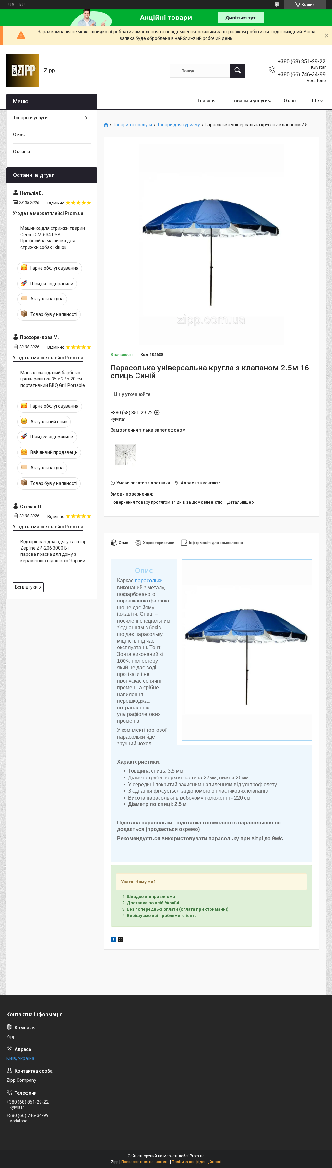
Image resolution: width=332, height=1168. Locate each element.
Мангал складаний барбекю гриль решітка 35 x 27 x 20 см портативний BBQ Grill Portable (52, 379)
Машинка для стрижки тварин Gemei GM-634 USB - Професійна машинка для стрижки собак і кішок (52, 238)
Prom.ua (197, 1156)
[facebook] (113, 940)
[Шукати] (237, 71)
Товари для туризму (178, 125)
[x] (120, 940)
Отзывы (21, 151)
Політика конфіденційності (196, 1162)
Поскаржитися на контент (145, 1162)
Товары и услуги (249, 100)
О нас (290, 100)
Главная (207, 100)
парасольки (149, 580)
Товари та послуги (132, 125)
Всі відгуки (26, 587)
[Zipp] (22, 70)
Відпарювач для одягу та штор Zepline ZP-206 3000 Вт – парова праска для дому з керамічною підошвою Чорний (53, 551)
